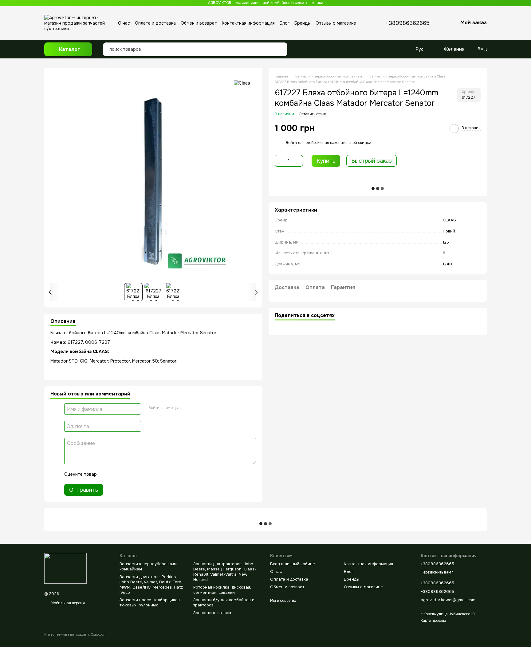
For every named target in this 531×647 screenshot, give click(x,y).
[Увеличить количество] (298, 160)
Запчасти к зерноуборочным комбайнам (148, 566)
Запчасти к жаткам (212, 612)
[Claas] (242, 82)
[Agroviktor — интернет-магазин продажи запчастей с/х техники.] (65, 568)
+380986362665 (407, 23)
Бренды (302, 23)
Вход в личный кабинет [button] (293, 563)
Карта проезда (433, 620)
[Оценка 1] (107, 474)
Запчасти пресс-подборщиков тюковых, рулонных (150, 602)
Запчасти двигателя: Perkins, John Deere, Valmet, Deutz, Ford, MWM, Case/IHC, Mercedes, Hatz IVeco (151, 584)
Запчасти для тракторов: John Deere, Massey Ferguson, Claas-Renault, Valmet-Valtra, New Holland (224, 571)
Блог (284, 23)
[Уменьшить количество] (279, 160)
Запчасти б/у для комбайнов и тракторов (223, 602)
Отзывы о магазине (336, 23)
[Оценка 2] (117, 474)
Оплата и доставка (155, 23)
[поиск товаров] (281, 45)
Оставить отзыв (312, 114)
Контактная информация (248, 23)
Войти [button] (291, 142)
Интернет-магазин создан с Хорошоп (74, 634)
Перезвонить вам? (437, 572)
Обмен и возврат (199, 23)
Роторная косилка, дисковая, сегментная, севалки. (222, 590)
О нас (124, 23)
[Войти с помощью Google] (187, 408)
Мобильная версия (67, 603)
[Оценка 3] (127, 474)
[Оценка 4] (136, 474)
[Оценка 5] (146, 474)
